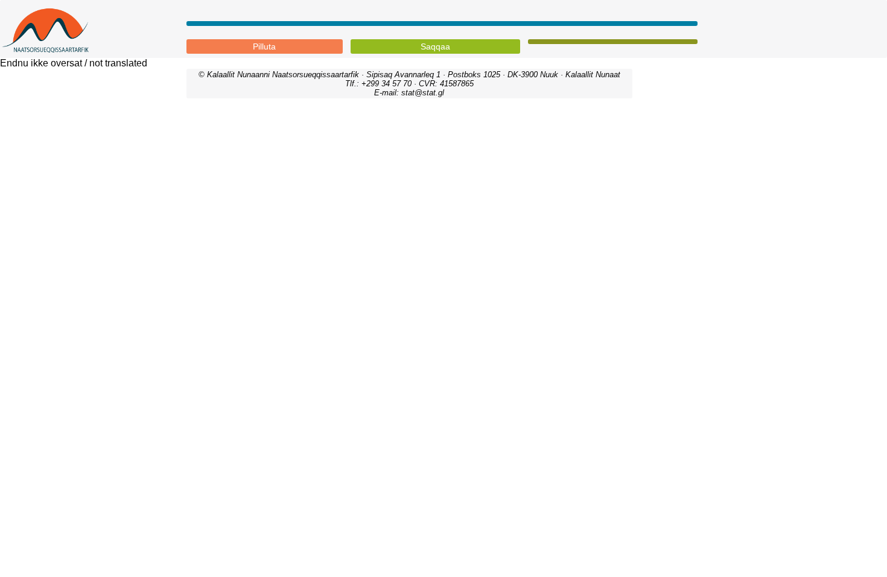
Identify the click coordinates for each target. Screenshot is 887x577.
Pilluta (264, 46)
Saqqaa (435, 46)
